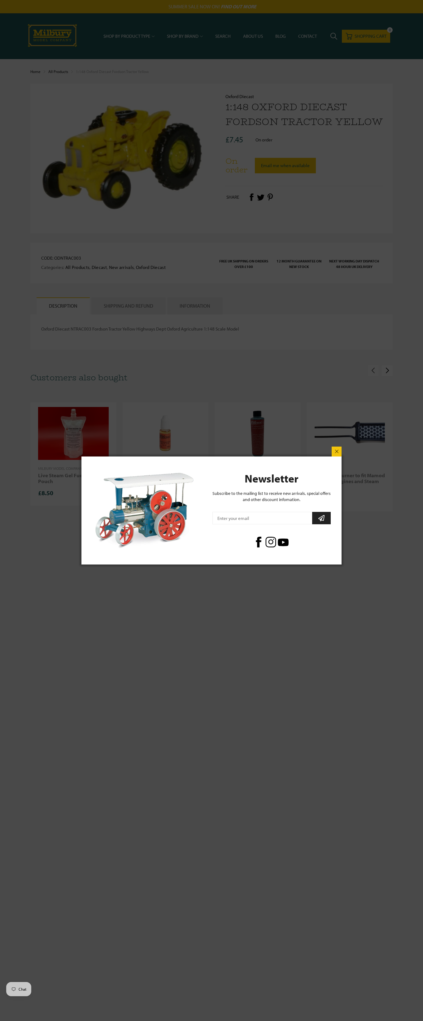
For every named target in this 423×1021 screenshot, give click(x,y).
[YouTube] (283, 542)
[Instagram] (270, 542)
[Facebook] (258, 542)
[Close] (337, 451)
